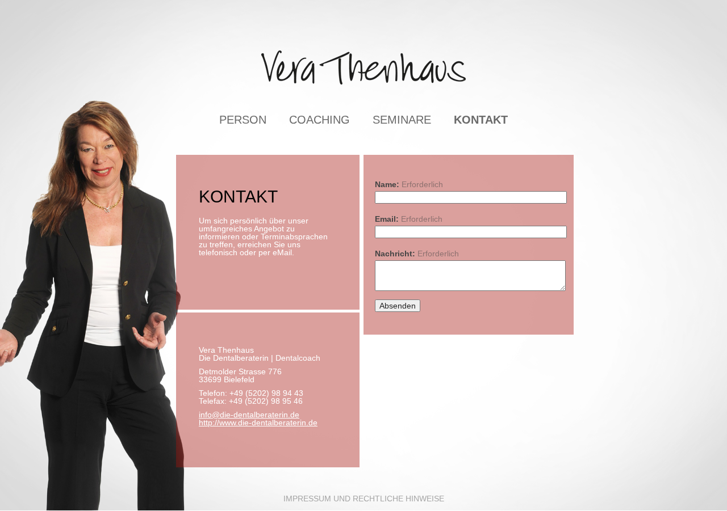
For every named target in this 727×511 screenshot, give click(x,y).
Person (242, 119)
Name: (409, 184)
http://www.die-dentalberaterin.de (258, 422)
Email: (408, 218)
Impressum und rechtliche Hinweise (363, 498)
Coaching (319, 119)
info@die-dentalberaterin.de (249, 414)
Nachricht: (417, 253)
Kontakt (481, 119)
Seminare (402, 119)
